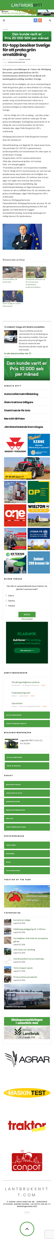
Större (11, 595)
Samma (11, 600)
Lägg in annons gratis (16, 724)
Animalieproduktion (16, 62)
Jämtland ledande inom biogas (23, 426)
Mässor (9, 819)
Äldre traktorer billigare (18, 402)
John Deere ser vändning (24, 949)
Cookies (27, 1212)
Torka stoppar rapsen (23, 968)
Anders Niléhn (24, 59)
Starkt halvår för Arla (17, 410)
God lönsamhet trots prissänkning (28, 958)
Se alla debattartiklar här (16, 353)
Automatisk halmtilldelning (21, 394)
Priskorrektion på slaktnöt (25, 977)
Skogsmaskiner (13, 871)
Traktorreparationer (16, 827)
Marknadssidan (13, 802)
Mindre (11, 605)
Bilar (8, 862)
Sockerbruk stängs (21, 920)
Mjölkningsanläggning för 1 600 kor (29, 929)
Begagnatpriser (13, 785)
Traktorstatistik (14, 793)
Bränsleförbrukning (15, 810)
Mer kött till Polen (14, 418)
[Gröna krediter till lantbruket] (13, 272)
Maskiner (10, 854)
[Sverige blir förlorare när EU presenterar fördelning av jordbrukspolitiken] (36, 272)
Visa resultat (27, 619)
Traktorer (11, 845)
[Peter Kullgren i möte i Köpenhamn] (13, 296)
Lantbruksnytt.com (27, 1192)
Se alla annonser (13, 715)
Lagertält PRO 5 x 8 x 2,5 (31, 742)
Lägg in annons (14, 766)
